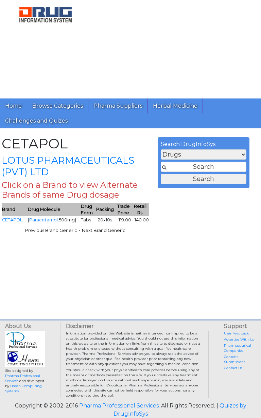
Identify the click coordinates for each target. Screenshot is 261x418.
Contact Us (233, 368)
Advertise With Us (239, 339)
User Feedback (236, 333)
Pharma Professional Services (119, 405)
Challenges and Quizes (36, 120)
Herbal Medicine (175, 106)
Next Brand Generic (103, 230)
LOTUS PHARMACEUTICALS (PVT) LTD (68, 166)
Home (13, 106)
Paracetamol (43, 219)
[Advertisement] (176, 47)
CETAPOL (12, 219)
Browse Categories (57, 106)
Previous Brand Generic (51, 230)
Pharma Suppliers (117, 106)
